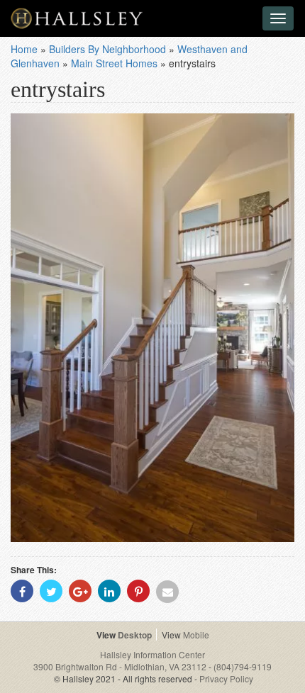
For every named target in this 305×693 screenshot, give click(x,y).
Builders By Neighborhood (107, 49)
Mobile (196, 635)
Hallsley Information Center (152, 654)
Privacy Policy (226, 678)
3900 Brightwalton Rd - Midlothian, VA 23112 (121, 666)
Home (24, 49)
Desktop (135, 635)
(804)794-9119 (243, 666)
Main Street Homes (114, 63)
